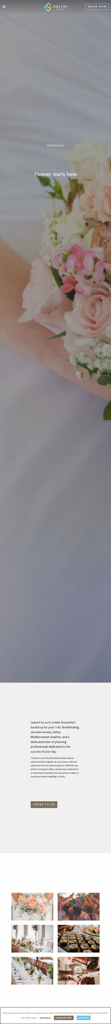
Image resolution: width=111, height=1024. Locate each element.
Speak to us (44, 849)
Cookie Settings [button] (64, 1018)
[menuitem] (97, 6)
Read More (45, 1017)
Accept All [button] (83, 1018)
